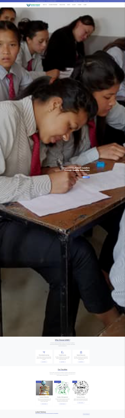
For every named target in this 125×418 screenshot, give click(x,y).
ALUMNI (85, 4)
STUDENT (79, 4)
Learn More (44, 361)
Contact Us (80, 1)
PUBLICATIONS (62, 4)
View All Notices (86, 414)
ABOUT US (45, 4)
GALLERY (74, 4)
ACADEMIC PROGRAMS (53, 4)
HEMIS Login (75, 1)
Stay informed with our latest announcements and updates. (46, 413)
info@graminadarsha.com (40, 1)
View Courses (44, 403)
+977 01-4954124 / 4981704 (51, 1)
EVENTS (68, 4)
